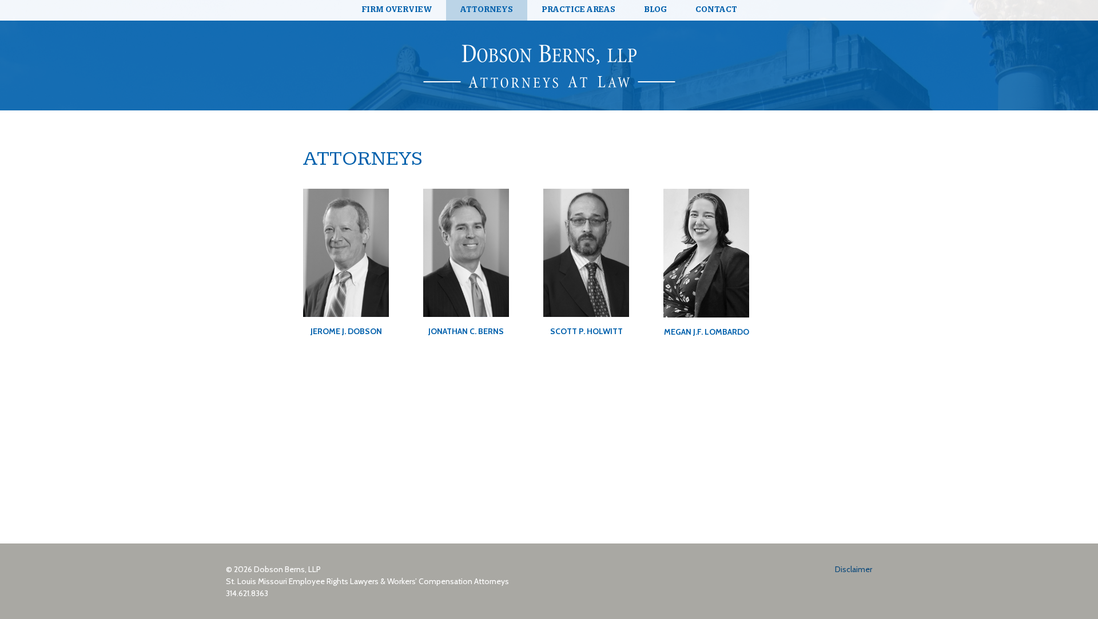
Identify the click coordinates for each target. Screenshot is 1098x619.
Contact (716, 9)
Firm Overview (396, 9)
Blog (655, 9)
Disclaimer (853, 569)
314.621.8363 (247, 593)
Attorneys (486, 9)
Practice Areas (578, 9)
